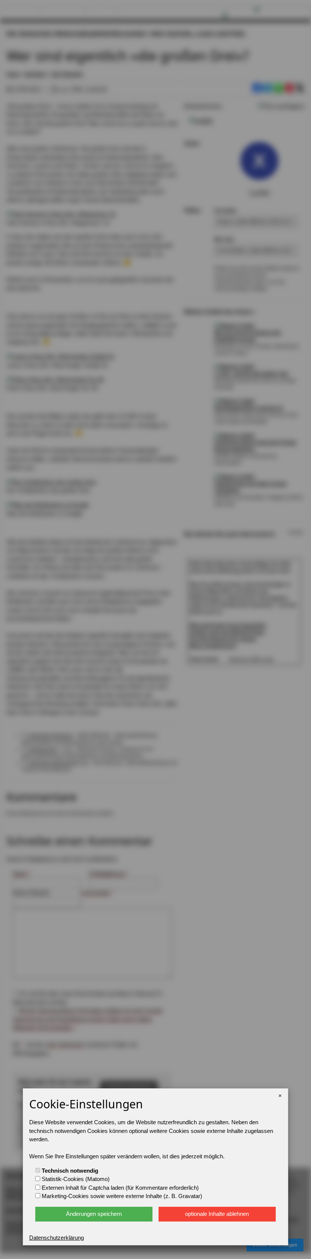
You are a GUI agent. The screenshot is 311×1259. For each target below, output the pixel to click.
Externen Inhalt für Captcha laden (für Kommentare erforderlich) (119, 1187)
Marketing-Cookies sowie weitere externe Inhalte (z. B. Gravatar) (121, 1196)
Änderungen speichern (94, 1214)
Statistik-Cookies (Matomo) (75, 1179)
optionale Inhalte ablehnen (217, 1214)
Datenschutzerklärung (56, 1237)
